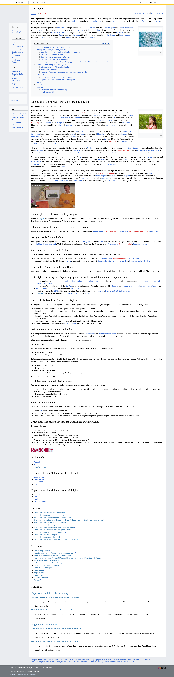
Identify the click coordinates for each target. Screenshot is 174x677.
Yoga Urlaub (38, 570)
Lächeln (60, 125)
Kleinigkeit (144, 231)
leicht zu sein (134, 231)
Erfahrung (39, 150)
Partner (77, 118)
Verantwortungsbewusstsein (57, 180)
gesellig (54, 288)
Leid (76, 131)
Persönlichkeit (95, 21)
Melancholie (63, 32)
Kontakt (150, 173)
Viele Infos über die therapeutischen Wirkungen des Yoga (56, 555)
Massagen (112, 141)
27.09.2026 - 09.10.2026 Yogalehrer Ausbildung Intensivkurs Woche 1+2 (56, 628)
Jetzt (79, 157)
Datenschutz (13, 674)
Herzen (111, 120)
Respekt (85, 178)
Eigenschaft (123, 231)
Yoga (41, 218)
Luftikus (39, 244)
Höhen (80, 30)
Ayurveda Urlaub (40, 577)
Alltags (93, 37)
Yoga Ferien (38, 573)
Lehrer (157, 150)
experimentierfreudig (149, 286)
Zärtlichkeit (65, 118)
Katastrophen (124, 35)
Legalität (37, 484)
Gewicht (92, 28)
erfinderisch (135, 286)
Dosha (87, 293)
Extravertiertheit (111, 291)
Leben (79, 153)
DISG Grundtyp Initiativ (59, 662)
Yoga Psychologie (40, 467)
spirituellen (107, 153)
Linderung (35, 123)
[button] (53, 195)
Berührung (101, 120)
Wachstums (116, 153)
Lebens (98, 30)
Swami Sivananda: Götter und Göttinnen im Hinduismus (55, 539)
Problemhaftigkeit (136, 261)
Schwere (60, 28)
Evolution (131, 153)
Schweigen (123, 141)
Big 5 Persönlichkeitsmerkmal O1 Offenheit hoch (84, 662)
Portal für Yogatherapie (43, 568)
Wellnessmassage (89, 113)
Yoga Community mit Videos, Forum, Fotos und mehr (54, 553)
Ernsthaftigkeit (101, 176)
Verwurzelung (113, 244)
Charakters (116, 21)
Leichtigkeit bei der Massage (41, 185)
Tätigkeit (126, 176)
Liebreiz (37, 494)
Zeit (113, 118)
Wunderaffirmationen (107, 334)
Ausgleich (60, 123)
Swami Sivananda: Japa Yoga (45, 525)
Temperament (75, 293)
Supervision (157, 171)
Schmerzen (97, 115)
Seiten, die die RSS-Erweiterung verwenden (53, 660)
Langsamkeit (39, 477)
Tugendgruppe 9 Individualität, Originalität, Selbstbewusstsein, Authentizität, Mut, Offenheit (120, 660)
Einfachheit (153, 231)
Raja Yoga (37, 464)
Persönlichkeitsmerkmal (82, 660)
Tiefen (89, 30)
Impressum (32, 674)
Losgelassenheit (40, 501)
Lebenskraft (38, 482)
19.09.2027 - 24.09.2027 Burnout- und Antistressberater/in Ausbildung (55, 597)
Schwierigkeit (36, 164)
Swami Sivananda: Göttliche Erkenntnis (49, 513)
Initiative (101, 291)
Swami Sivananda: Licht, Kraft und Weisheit (50, 522)
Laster (100, 241)
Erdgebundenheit (125, 244)
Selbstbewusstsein (44, 283)
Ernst (61, 35)
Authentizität (158, 281)
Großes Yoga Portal (41, 551)
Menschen (156, 21)
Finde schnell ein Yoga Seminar (46, 560)
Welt (82, 134)
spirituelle (128, 148)
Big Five (69, 286)
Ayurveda (40, 293)
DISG (56, 291)
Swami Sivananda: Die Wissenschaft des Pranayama (54, 527)
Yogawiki (18, 2)
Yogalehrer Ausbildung (43, 624)
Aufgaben (143, 21)
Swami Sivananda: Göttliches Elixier (47, 537)
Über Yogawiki (23, 674)
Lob (35, 497)
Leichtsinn (111, 35)
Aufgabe (105, 178)
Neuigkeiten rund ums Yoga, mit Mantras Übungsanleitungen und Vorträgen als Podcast (68, 558)
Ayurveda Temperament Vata (41, 662)
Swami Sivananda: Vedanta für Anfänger (49, 532)
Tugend (37, 462)
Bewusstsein (36, 162)
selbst (56, 144)
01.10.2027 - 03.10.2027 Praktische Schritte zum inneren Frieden (54, 610)
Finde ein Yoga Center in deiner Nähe (48, 565)
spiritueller (150, 150)
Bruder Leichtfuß (49, 244)
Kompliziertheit (122, 261)
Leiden (150, 157)
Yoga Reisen (38, 575)
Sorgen (130, 115)
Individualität (147, 281)
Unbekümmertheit (126, 28)
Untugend (86, 241)
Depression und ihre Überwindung (49, 593)
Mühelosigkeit (109, 28)
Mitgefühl (126, 159)
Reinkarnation (44, 153)
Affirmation (89, 334)
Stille (36, 144)
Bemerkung (110, 125)
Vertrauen (101, 159)
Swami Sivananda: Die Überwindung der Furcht (52, 530)
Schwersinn (76, 35)
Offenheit (114, 286)
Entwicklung (75, 21)
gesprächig (75, 288)
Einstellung (137, 148)
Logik (36, 499)
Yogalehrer (141, 150)
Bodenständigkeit (140, 244)
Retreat (37, 580)
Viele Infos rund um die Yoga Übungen (49, 563)
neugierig (126, 286)
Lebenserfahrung (40, 479)
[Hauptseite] (18, 13)
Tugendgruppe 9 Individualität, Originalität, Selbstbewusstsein (76, 281)
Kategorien (34, 660)
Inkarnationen (123, 150)
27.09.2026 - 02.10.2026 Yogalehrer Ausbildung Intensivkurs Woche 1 (55, 641)
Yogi (43, 37)
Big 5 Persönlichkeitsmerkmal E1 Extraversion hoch (117, 662)
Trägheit (147, 261)
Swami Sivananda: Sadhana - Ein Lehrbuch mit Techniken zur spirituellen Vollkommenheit (68, 520)
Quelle (89, 148)
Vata (68, 293)
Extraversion (41, 288)
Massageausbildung (106, 173)
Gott (41, 411)
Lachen (69, 125)
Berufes (113, 176)
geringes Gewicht (112, 231)
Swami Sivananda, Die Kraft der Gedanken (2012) (52, 517)
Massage (85, 120)
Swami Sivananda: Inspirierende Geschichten (51, 515)
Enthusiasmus (124, 291)
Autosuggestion (70, 323)
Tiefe (60, 37)
